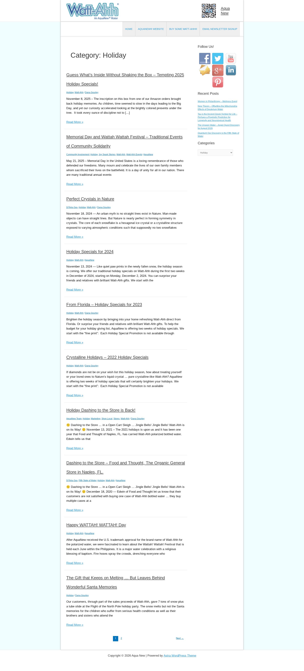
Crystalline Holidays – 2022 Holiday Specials (107, 357)
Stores (116, 418)
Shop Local (107, 418)
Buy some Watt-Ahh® (183, 29)
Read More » (74, 122)
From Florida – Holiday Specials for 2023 (104, 304)
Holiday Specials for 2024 (89, 251)
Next (180, 638)
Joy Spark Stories (107, 154)
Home (128, 29)
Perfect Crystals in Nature (90, 198)
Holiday (70, 92)
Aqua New (225, 10)
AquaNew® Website (151, 29)
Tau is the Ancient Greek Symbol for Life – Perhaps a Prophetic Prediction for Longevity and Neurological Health (217, 117)
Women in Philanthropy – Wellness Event (217, 101)
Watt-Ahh (79, 92)
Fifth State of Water (87, 480)
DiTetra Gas (72, 207)
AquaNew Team (74, 418)
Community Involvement (77, 154)
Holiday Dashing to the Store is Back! (100, 410)
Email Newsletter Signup (219, 29)
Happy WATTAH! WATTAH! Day (96, 524)
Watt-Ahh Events (134, 154)
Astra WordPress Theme (180, 655)
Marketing (95, 418)
